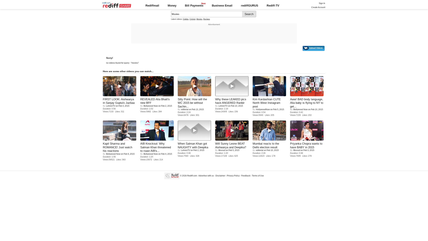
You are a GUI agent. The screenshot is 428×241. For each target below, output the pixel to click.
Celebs (186, 19)
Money (172, 5)
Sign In (322, 3)
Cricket (192, 19)
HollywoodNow (263, 109)
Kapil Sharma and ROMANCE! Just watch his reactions (117, 147)
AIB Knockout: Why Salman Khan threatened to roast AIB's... (155, 147)
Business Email (222, 5)
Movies (199, 19)
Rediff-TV (273, 5)
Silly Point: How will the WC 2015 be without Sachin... (192, 103)
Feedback (245, 176)
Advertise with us (206, 176)
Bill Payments (194, 5)
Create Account (318, 7)
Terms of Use (258, 176)
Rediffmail (152, 5)
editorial (184, 109)
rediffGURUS (249, 5)
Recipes (206, 19)
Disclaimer (220, 176)
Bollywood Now (151, 106)
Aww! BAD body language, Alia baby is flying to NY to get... (306, 103)
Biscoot (222, 150)
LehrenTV (110, 106)
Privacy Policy (233, 176)
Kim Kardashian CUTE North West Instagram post (267, 103)
